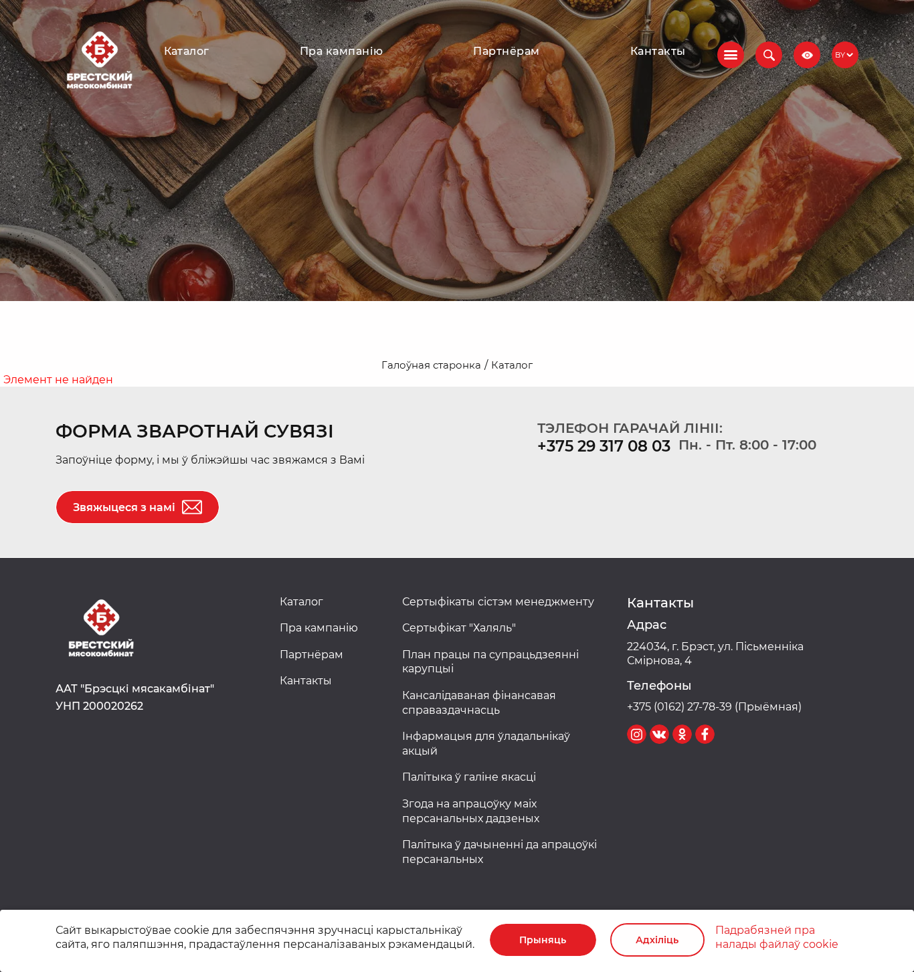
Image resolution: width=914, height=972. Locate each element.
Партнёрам (506, 51)
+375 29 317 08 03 (603, 446)
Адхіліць (657, 940)
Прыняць (542, 940)
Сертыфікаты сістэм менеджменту (498, 601)
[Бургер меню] (730, 54)
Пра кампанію (341, 51)
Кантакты (658, 51)
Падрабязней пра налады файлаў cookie (776, 937)
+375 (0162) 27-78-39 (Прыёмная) (714, 706)
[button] (768, 54)
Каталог (186, 51)
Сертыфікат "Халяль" (459, 627)
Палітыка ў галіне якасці (469, 777)
